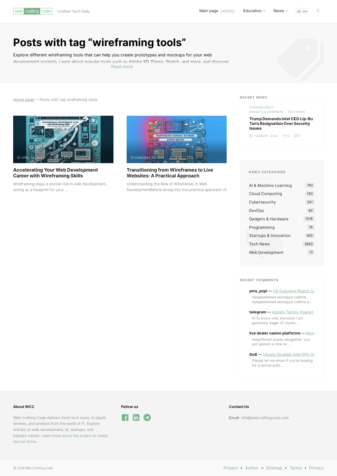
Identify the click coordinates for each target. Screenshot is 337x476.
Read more (122, 66)
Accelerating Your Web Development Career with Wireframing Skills (55, 172)
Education (252, 10)
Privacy (316, 467)
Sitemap (274, 467)
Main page (216, 10)
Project (231, 467)
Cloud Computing (265, 193)
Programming (262, 227)
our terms (28, 441)
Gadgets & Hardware (266, 111)
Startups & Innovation (270, 235)
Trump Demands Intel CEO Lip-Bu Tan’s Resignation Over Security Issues (281, 123)
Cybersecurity (261, 107)
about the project (77, 435)
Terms (296, 467)
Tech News (296, 111)
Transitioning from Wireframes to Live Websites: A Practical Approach (170, 172)
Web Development (266, 252)
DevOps (256, 210)
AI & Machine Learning (270, 185)
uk (299, 11)
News (279, 10)
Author (252, 467)
